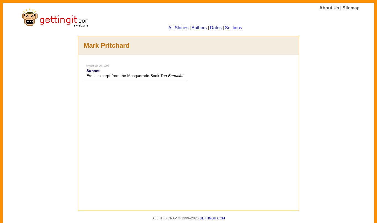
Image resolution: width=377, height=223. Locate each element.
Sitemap (351, 8)
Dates (216, 27)
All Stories (178, 27)
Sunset (93, 70)
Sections (233, 27)
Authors (199, 27)
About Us (329, 8)
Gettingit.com (212, 218)
